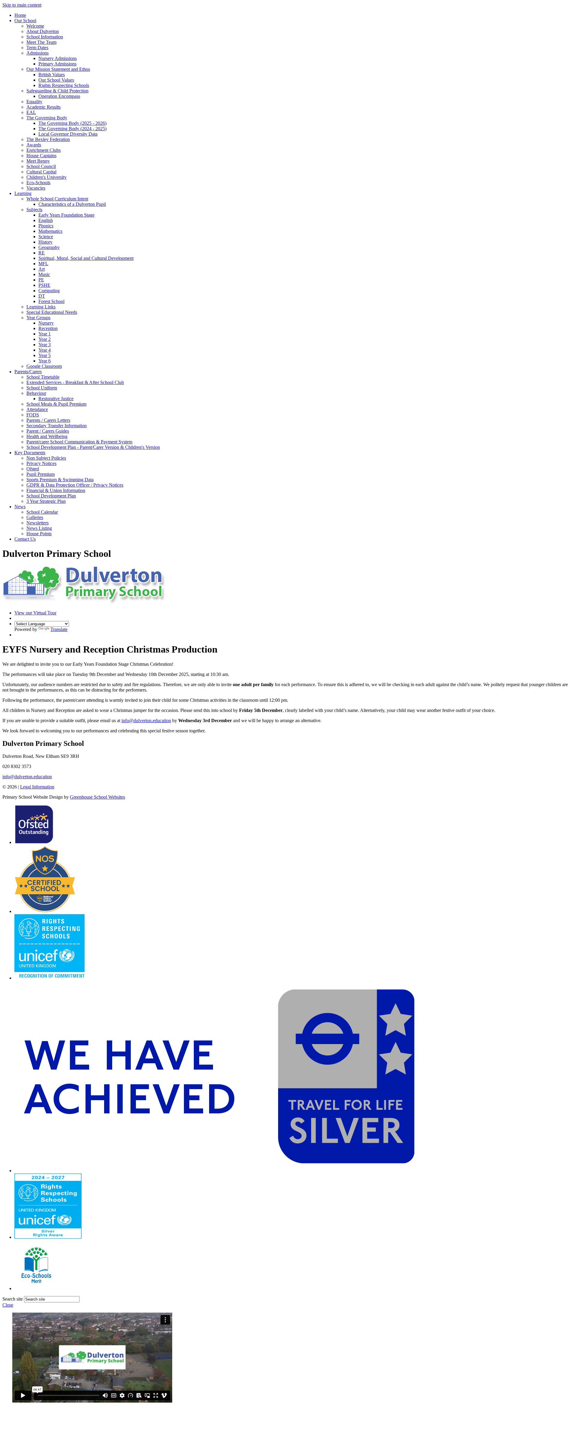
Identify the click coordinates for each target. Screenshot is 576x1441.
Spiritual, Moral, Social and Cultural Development (86, 258)
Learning (23, 193)
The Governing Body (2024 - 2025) (72, 128)
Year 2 (44, 339)
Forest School (51, 301)
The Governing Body (46, 117)
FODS (32, 414)
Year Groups (38, 317)
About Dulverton (42, 31)
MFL (43, 263)
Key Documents (29, 452)
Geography (49, 247)
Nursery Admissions (57, 58)
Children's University (46, 177)
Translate (59, 629)
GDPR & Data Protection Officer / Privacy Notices (74, 485)
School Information (44, 36)
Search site (12, 1298)
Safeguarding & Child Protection (57, 90)
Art (41, 269)
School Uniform (41, 387)
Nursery (46, 323)
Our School (25, 20)
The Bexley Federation (48, 139)
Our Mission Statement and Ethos (58, 69)
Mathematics (50, 231)
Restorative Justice (56, 398)
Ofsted (32, 468)
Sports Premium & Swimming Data (60, 479)
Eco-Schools (38, 182)
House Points (39, 533)
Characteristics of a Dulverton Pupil (72, 204)
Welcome (35, 26)
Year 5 (44, 355)
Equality (34, 101)
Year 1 (44, 333)
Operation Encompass (59, 96)
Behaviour (36, 393)
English (45, 220)
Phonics (45, 225)
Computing (49, 290)
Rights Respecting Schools (63, 85)
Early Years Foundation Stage (66, 215)
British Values (51, 74)
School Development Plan (51, 495)
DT (41, 296)
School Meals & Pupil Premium (56, 404)
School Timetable (42, 377)
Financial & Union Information (55, 490)
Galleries (34, 517)
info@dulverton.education (146, 720)
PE (41, 279)
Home (20, 15)
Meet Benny (38, 161)
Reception (48, 328)
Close (7, 1304)
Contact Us (25, 539)
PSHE (44, 285)
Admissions (37, 53)
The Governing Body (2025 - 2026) (72, 123)
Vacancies (35, 188)
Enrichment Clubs (43, 150)
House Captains (41, 155)
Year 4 (44, 350)
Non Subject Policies (46, 458)
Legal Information (37, 786)
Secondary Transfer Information (56, 425)
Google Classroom (44, 366)
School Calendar (42, 512)
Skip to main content (21, 5)
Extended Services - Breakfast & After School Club (75, 382)
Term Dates (37, 47)
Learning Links (41, 306)
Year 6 (44, 360)
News (20, 506)
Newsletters (37, 522)
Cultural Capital (41, 171)
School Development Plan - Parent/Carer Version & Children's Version (93, 447)
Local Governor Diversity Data (68, 134)
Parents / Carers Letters (48, 420)
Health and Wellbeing (47, 436)
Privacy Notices (41, 463)
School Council (41, 166)
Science (45, 236)
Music (44, 274)
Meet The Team (41, 42)
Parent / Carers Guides (47, 431)
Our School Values (56, 80)
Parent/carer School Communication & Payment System (79, 441)
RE (41, 252)
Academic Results (43, 107)
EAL (31, 112)
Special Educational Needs (51, 312)
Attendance (37, 409)
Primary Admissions (57, 63)
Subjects (34, 209)
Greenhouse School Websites (97, 797)
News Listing (39, 528)
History (45, 242)
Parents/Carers (28, 371)
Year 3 (44, 344)
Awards (33, 144)
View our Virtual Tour (35, 612)
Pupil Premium (40, 474)
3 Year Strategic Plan (46, 501)
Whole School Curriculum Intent (57, 198)
